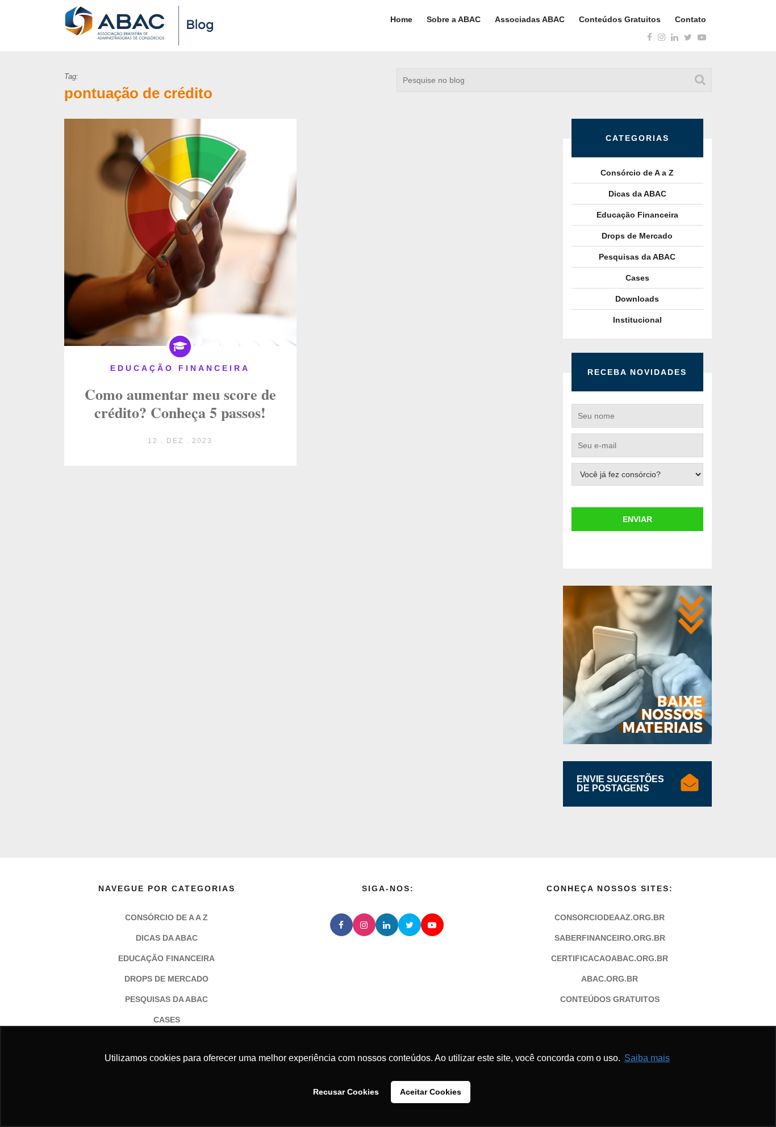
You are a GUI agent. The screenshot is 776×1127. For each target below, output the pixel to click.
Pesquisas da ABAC (637, 256)
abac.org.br (609, 978)
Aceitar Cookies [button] (430, 1091)
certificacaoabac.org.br (609, 958)
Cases (637, 277)
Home (401, 19)
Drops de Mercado (637, 235)
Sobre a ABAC (454, 19)
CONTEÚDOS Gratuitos (610, 999)
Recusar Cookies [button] (346, 1091)
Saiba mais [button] (647, 1058)
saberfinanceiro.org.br (609, 937)
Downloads (637, 298)
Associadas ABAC (530, 19)
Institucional (637, 319)
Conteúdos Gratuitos (620, 19)
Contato (690, 19)
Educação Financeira (637, 214)
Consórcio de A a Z (637, 172)
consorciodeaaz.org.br (609, 917)
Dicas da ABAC (637, 193)
